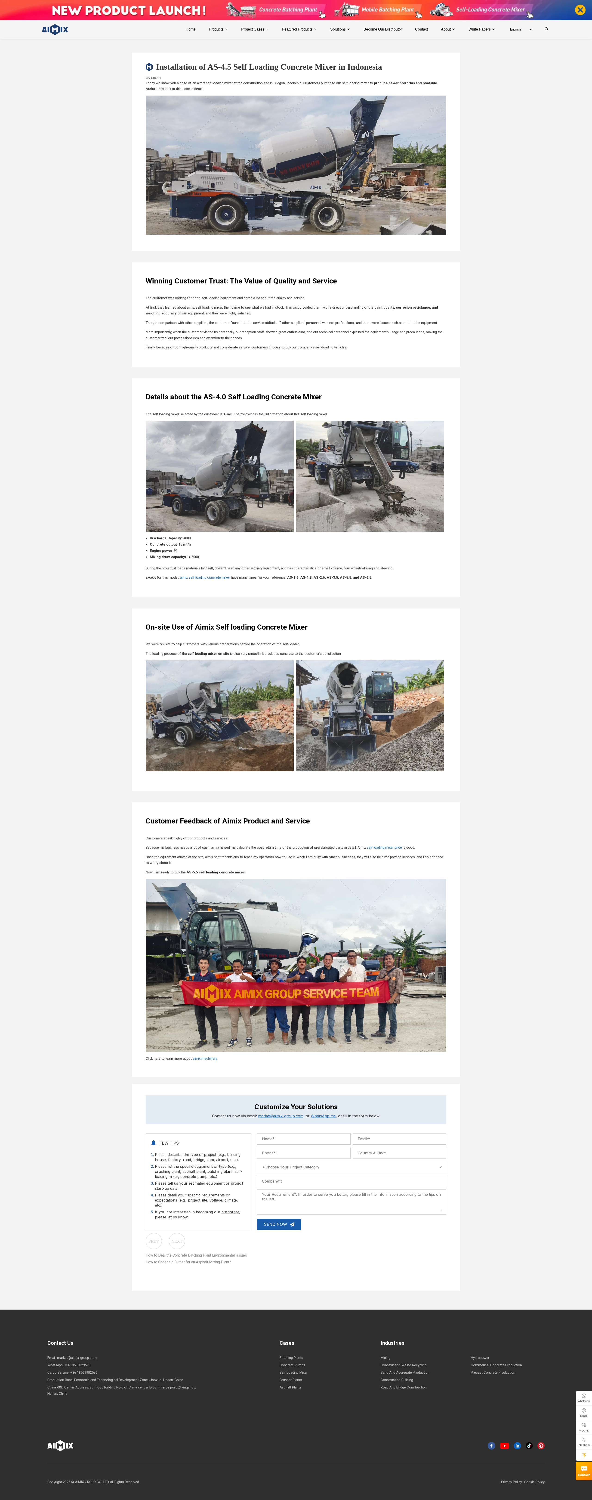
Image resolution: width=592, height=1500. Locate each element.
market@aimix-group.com (280, 1116)
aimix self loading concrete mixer (205, 577)
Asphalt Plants (291, 1387)
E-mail (584, 1415)
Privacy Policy (511, 1482)
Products (216, 29)
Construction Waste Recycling (403, 1365)
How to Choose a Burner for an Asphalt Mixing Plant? (188, 1262)
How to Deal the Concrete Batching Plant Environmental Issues (196, 1255)
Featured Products (297, 29)
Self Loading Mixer (294, 1372)
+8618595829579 (77, 1365)
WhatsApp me (323, 1116)
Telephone (584, 1445)
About (446, 29)
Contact (584, 1475)
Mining (385, 1358)
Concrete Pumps (292, 1365)
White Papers (480, 29)
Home (191, 29)
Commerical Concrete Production (496, 1365)
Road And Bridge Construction (404, 1387)
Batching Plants (291, 1358)
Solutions (338, 29)
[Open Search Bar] (547, 29)
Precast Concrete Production (493, 1372)
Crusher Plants (291, 1380)
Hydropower (480, 1358)
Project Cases (252, 29)
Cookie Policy (534, 1482)
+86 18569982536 (83, 1372)
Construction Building (397, 1380)
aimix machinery (205, 1058)
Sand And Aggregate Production (405, 1372)
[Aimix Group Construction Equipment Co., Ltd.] (55, 29)
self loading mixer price (384, 847)
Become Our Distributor (383, 29)
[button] (584, 1455)
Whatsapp (584, 1401)
